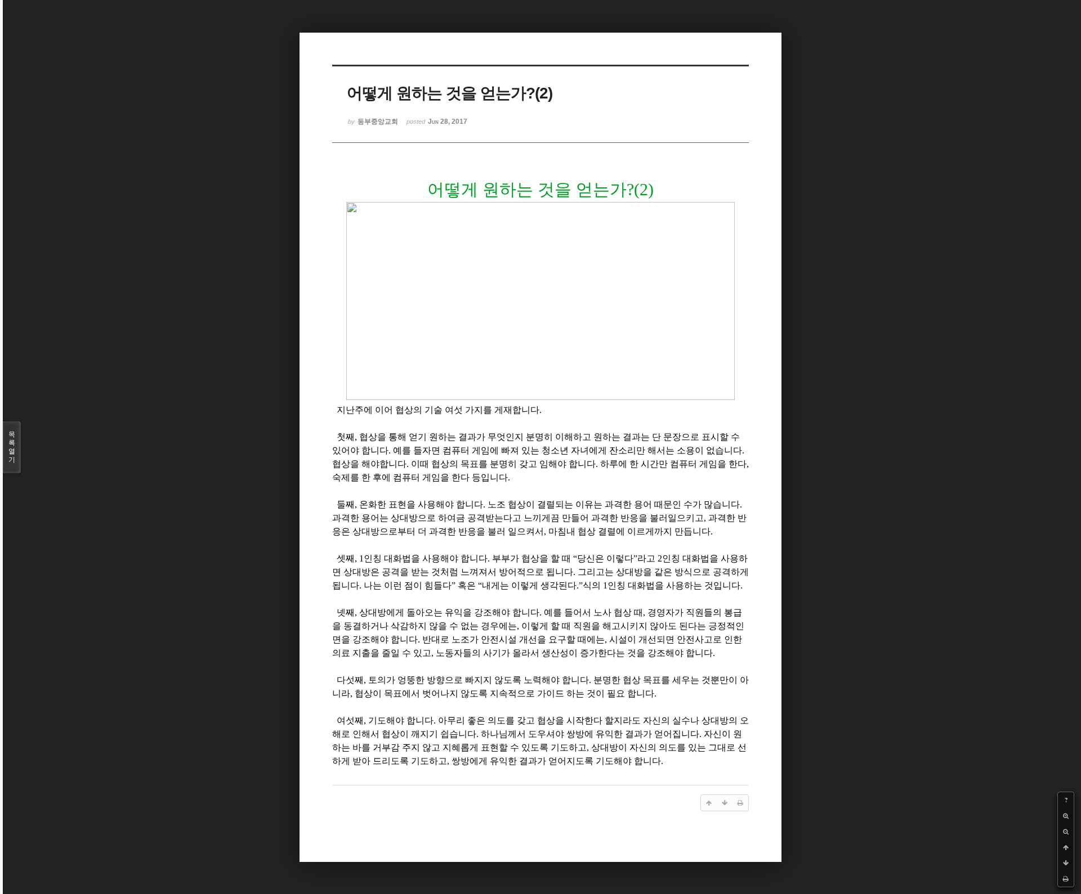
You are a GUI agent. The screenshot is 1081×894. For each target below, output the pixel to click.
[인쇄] (1066, 879)
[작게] (1066, 831)
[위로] (1066, 847)
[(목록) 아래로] (1066, 863)
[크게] (1066, 816)
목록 (11, 447)
